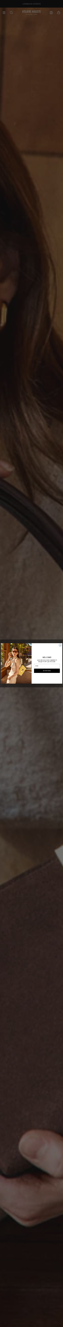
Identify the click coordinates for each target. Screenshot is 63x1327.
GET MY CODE (47, 671)
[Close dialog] (60, 645)
